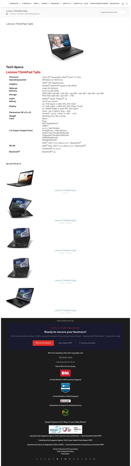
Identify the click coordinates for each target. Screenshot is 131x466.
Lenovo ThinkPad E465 (65, 250)
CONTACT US (78, 3)
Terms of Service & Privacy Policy (65, 449)
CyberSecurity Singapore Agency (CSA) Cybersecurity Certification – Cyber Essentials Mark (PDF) (65, 436)
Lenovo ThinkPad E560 (65, 220)
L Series (62, 313)
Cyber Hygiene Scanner (99, 3)
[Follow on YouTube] (65, 459)
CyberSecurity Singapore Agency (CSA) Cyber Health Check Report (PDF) (65, 440)
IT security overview (87, 343)
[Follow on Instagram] (45, 459)
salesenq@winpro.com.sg (65, 362)
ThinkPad (20, 14)
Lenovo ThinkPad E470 (65, 190)
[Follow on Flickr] (57, 459)
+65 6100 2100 (65, 357)
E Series (65, 193)
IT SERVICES (26, 3)
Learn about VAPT (65, 343)
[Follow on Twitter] (37, 459)
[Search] (127, 3)
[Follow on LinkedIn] (49, 459)
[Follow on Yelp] (90, 459)
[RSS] (94, 459)
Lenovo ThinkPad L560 (65, 310)
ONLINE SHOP (114, 3)
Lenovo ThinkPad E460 (65, 280)
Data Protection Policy (65, 451)
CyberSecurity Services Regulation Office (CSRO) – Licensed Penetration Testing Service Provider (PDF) (65, 444)
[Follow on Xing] (82, 459)
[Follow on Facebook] (41, 459)
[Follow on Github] (86, 459)
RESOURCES (55, 3)
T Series (12, 14)
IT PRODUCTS (13, 3)
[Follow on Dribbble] (70, 459)
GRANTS (44, 3)
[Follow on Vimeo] (74, 459)
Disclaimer (65, 454)
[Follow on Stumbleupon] (78, 459)
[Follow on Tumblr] (61, 459)
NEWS (36, 3)
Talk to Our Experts (43, 343)
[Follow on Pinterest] (53, 459)
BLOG (86, 3)
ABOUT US (66, 3)
